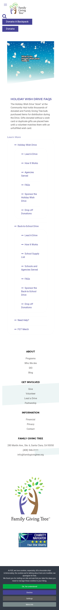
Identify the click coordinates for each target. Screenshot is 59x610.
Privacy (30, 424)
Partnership (30, 403)
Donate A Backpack (17, 21)
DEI (30, 368)
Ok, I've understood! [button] (29, 586)
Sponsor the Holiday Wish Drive (29, 197)
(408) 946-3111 (30, 450)
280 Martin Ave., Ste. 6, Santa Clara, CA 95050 (30, 445)
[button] (5, 4)
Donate (10, 28)
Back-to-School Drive (28, 226)
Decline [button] (29, 592)
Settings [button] (29, 598)
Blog (30, 372)
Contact (31, 429)
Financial (30, 419)
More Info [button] (29, 604)
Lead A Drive (31, 154)
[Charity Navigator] (33, 540)
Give (30, 389)
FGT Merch (23, 329)
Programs (31, 358)
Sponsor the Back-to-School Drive (29, 291)
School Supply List (30, 255)
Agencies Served (27, 174)
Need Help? (23, 320)
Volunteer (30, 393)
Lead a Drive (30, 398)
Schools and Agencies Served (29, 268)
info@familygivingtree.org (30, 454)
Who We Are (30, 363)
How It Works (31, 163)
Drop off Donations (27, 212)
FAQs (27, 185)
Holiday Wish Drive (27, 145)
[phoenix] (30, 499)
